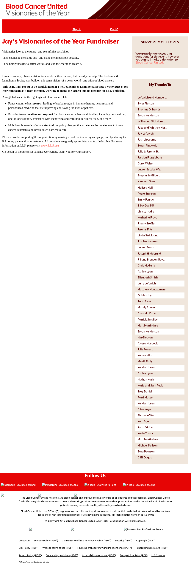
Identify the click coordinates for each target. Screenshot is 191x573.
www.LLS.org (50, 145)
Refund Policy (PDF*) (30, 555)
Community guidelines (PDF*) (62, 555)
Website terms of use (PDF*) (58, 547)
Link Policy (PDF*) (29, 547)
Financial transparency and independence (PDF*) (104, 547)
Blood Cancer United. (149, 62)
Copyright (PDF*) (146, 540)
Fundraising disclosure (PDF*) (152, 547)
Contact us (25, 540)
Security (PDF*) (123, 540)
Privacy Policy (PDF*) (46, 540)
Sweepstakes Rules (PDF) (134, 555)
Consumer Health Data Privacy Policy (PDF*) (86, 540)
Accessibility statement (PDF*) (99, 555)
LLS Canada (158, 555)
